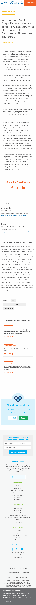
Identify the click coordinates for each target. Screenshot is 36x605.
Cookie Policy (23, 568)
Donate (18, 486)
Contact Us (18, 555)
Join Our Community (18, 552)
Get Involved (18, 497)
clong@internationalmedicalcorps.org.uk (15, 232)
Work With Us (18, 500)
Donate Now (30, 3)
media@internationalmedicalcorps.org (14, 216)
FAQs (18, 520)
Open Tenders (18, 522)
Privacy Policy (12, 568)
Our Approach (18, 533)
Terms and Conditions (13, 573)
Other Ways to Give (18, 495)
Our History (18, 510)
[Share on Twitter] (17, 188)
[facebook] (13, 549)
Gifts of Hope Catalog (18, 490)
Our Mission (18, 508)
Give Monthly (18, 488)
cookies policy (26, 597)
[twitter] (16, 549)
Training (18, 538)
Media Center (18, 557)
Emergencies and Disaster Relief (18, 535)
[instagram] (21, 549)
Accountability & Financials (18, 515)
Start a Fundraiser (18, 493)
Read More (8, 336)
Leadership (18, 513)
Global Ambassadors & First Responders (18, 517)
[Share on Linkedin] (23, 188)
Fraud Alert (26, 573)
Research (18, 540)
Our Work (18, 530)
